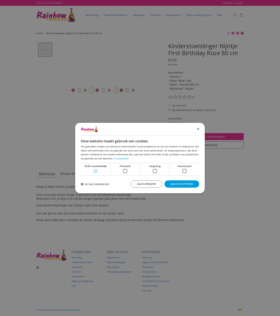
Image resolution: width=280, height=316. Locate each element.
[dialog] (140, 158)
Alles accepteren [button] (182, 183)
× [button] (198, 129)
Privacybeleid (121, 158)
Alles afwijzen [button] (146, 183)
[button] (95, 184)
